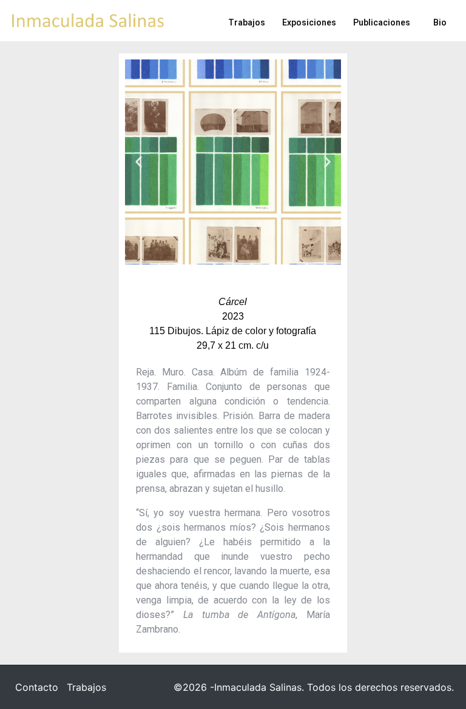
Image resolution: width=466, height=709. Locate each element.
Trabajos (86, 687)
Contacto (36, 687)
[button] (138, 161)
